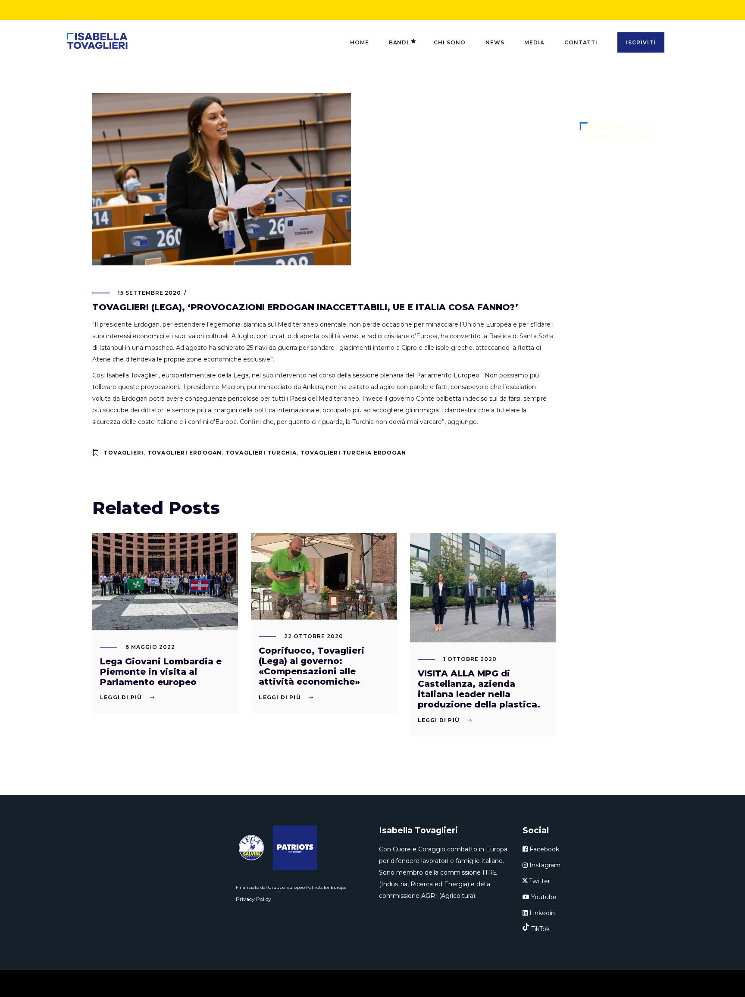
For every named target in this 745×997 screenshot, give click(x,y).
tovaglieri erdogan (184, 452)
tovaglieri (123, 452)
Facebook (543, 849)
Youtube (543, 897)
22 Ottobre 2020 (313, 636)
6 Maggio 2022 (150, 647)
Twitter (539, 881)
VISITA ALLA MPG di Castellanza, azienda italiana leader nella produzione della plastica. (479, 689)
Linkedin (541, 913)
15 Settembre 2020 (149, 293)
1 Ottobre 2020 (470, 659)
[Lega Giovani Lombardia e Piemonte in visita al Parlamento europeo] (165, 581)
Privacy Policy (253, 899)
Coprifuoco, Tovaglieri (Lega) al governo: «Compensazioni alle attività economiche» (311, 666)
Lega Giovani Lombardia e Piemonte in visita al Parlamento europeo (161, 671)
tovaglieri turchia (261, 452)
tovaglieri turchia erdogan (353, 452)
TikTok (540, 929)
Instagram (544, 865)
